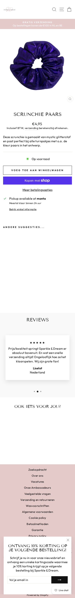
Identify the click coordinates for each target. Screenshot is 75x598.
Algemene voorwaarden (37, 512)
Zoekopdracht (37, 469)
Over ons (37, 475)
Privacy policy (37, 536)
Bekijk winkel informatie (23, 209)
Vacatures (37, 481)
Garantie (37, 530)
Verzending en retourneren (37, 500)
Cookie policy (37, 518)
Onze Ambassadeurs (37, 487)
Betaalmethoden (37, 524)
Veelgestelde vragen (37, 494)
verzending (31, 128)
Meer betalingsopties (37, 190)
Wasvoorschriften (37, 506)
